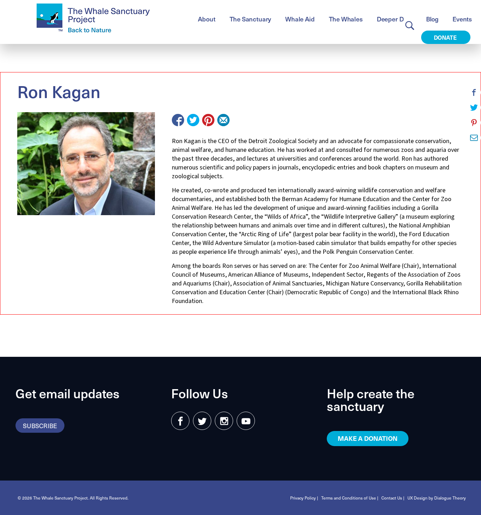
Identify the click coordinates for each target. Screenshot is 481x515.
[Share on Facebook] (178, 120)
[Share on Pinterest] (208, 120)
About (206, 19)
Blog (432, 19)
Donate (446, 37)
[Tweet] (193, 120)
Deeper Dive (394, 19)
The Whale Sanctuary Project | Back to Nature (93, 18)
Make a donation (368, 438)
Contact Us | (392, 498)
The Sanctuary (250, 19)
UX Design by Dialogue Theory (436, 498)
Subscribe (40, 425)
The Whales (346, 19)
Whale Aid (299, 19)
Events (462, 19)
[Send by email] (223, 120)
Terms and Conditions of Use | (349, 498)
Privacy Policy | (304, 498)
